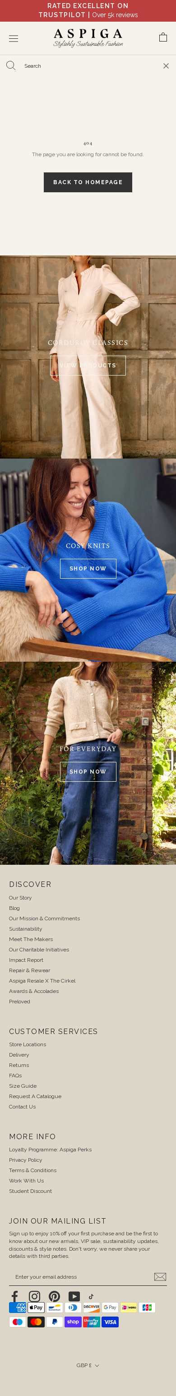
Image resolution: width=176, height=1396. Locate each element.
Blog (14, 908)
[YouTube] (74, 1296)
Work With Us (26, 1181)
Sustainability (25, 929)
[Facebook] (14, 1296)
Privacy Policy (25, 1160)
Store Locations (27, 1044)
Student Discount (30, 1191)
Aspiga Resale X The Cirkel (42, 981)
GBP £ (84, 1365)
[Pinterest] (54, 1296)
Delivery (19, 1055)
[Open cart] (163, 38)
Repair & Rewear (29, 970)
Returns (19, 1065)
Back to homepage (88, 182)
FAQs (15, 1075)
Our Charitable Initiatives (39, 949)
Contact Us (22, 1107)
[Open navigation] (13, 38)
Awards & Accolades (34, 991)
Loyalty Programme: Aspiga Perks (50, 1149)
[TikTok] (91, 1296)
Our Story (20, 898)
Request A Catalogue (35, 1096)
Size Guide (23, 1086)
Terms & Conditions (32, 1170)
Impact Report (26, 960)
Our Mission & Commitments (44, 918)
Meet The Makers (31, 939)
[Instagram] (34, 1296)
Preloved (19, 1001)
